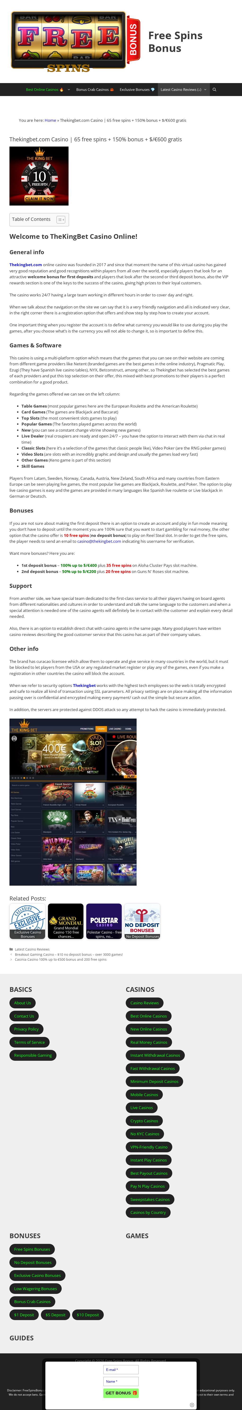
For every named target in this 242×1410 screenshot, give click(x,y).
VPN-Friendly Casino (149, 1147)
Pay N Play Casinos (147, 1186)
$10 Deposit (88, 1314)
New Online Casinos (148, 1029)
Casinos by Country (148, 1212)
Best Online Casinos (148, 1016)
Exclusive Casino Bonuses (37, 1275)
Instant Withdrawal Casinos (155, 1055)
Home (50, 120)
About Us (22, 1003)
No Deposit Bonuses (33, 1262)
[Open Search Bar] (214, 89)
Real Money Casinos (148, 1042)
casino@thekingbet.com (99, 541)
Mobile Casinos (144, 1094)
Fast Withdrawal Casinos (152, 1068)
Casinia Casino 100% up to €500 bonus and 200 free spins (61, 959)
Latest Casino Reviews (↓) (181, 89)
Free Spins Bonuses (32, 1249)
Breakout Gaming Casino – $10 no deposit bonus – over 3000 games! (69, 954)
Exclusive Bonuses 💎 (137, 89)
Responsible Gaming (33, 1055)
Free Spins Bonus (175, 41)
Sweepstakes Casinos (150, 1199)
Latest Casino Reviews (32, 949)
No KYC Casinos (144, 1133)
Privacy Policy (26, 1029)
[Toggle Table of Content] (58, 220)
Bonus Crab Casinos (32, 1301)
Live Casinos (141, 1107)
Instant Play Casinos (148, 1160)
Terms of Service (29, 1042)
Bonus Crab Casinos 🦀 (95, 89)
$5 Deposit (55, 1314)
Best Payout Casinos (149, 1173)
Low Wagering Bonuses (35, 1288)
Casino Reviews (144, 1003)
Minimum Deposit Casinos (154, 1081)
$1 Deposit (24, 1314)
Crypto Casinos (144, 1121)
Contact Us (24, 1016)
